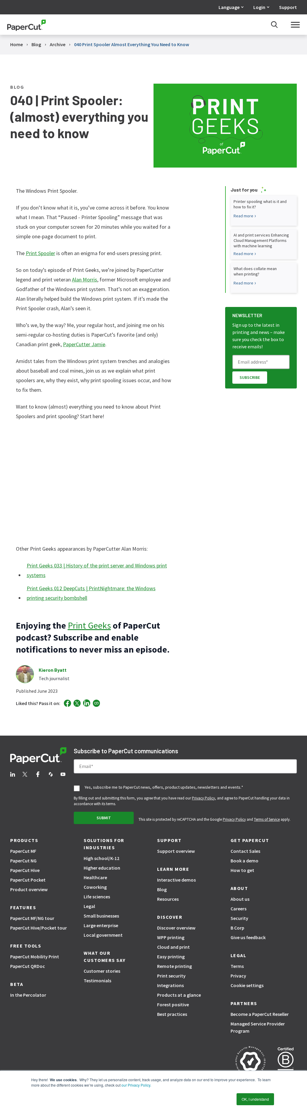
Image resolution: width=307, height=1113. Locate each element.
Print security (171, 976)
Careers (238, 909)
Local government (103, 935)
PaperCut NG (23, 861)
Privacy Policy (203, 798)
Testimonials (97, 981)
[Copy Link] (96, 703)
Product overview (29, 889)
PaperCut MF (23, 851)
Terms (237, 966)
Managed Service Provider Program (258, 1027)
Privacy (238, 976)
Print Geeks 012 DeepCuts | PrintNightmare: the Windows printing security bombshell (91, 593)
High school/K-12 (101, 858)
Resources (168, 899)
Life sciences (97, 897)
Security (239, 918)
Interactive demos (176, 880)
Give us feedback (248, 937)
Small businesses (101, 916)
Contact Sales (245, 851)
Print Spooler (40, 253)
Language (229, 7)
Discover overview (176, 928)
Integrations (170, 985)
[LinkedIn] (86, 703)
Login (259, 7)
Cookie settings (247, 985)
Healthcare (95, 877)
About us (240, 899)
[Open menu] (295, 24)
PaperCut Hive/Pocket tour (38, 928)
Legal (89, 906)
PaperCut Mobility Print (34, 957)
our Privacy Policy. (136, 1085)
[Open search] (274, 24)
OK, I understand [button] (255, 1099)
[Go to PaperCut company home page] (38, 756)
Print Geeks (89, 625)
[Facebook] (67, 703)
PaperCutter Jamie (84, 344)
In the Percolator (28, 995)
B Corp (237, 928)
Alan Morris (84, 279)
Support (288, 7)
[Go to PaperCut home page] (26, 24)
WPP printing (170, 937)
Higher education (102, 868)
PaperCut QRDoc (27, 966)
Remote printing (174, 966)
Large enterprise (101, 925)
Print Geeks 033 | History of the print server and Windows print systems (97, 570)
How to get (242, 870)
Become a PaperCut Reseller (260, 1014)
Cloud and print (173, 947)
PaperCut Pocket (28, 880)
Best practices (172, 1014)
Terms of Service (267, 819)
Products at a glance (179, 995)
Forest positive (173, 1004)
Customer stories (102, 971)
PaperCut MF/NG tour (32, 918)
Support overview (176, 851)
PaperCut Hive (25, 870)
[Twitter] (77, 703)
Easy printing (171, 957)
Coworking (95, 887)
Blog (162, 889)
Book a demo (244, 861)
